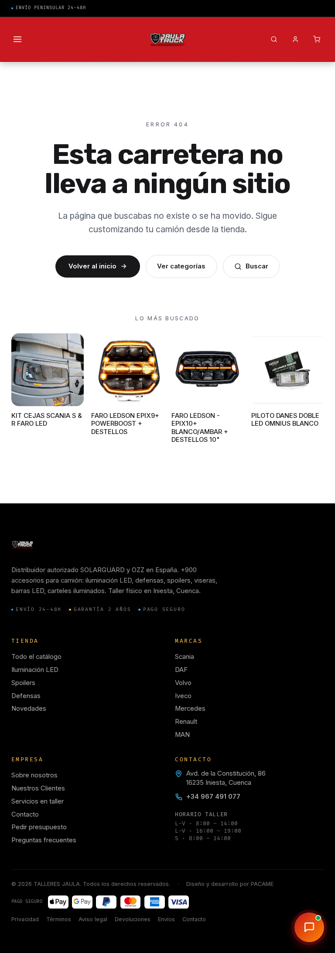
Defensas (26, 696)
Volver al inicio (92, 266)
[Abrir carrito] (316, 39)
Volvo (183, 683)
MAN (182, 735)
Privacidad (25, 919)
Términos (58, 919)
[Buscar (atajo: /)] (273, 39)
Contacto (25, 814)
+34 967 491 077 (213, 796)
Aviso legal (93, 919)
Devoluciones (132, 919)
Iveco (183, 696)
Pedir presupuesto (39, 827)
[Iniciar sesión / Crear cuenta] (295, 39)
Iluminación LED (34, 670)
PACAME (262, 884)
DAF (181, 670)
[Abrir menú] (17, 39)
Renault (186, 722)
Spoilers (23, 683)
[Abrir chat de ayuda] (309, 927)
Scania (184, 657)
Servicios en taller (37, 801)
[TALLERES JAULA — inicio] (167, 39)
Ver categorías (181, 266)
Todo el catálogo (36, 657)
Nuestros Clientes (38, 788)
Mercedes (190, 708)
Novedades (28, 708)
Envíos (166, 919)
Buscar (257, 266)
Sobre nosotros (34, 775)
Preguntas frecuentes (43, 840)
